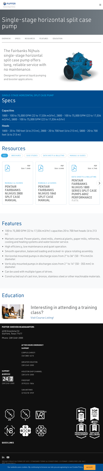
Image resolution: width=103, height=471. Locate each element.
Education (57, 39)
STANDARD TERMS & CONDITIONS (44, 461)
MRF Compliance (8, 463)
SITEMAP (63, 461)
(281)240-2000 (16, 338)
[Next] (99, 183)
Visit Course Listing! (42, 317)
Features (43, 39)
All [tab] (4, 156)
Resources (30, 39)
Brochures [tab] (16, 156)
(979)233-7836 (27, 383)
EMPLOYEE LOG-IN (76, 461)
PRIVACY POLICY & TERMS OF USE (15, 461)
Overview (6, 39)
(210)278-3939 (27, 393)
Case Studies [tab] (32, 156)
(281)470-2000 (27, 375)
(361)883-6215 (27, 356)
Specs (17, 39)
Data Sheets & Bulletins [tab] (53, 156)
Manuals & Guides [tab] (78, 156)
